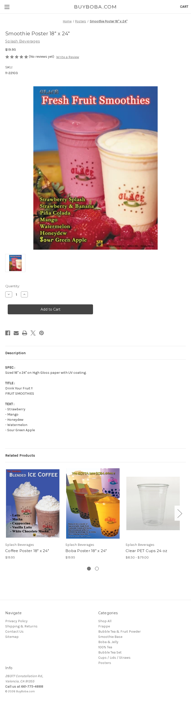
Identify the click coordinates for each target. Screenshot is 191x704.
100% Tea (105, 647)
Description (15, 353)
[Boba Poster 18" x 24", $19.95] (93, 503)
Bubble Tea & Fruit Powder (119, 631)
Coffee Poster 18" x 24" (27, 550)
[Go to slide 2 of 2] (97, 568)
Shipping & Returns (21, 626)
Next (180, 513)
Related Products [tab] (20, 455)
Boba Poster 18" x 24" (86, 550)
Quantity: (12, 286)
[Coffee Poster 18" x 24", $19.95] (32, 503)
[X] (33, 332)
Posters (104, 663)
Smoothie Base (110, 637)
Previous (6, 513)
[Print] (24, 332)
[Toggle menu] (7, 7)
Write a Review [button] (67, 57)
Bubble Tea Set (110, 652)
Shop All (104, 621)
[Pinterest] (41, 332)
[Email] (16, 332)
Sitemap (12, 637)
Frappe (104, 626)
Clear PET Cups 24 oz (146, 550)
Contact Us (14, 631)
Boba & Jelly (108, 642)
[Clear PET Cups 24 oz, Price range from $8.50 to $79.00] (153, 503)
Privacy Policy (16, 621)
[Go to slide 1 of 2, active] (89, 568)
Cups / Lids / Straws (114, 658)
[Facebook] (7, 332)
